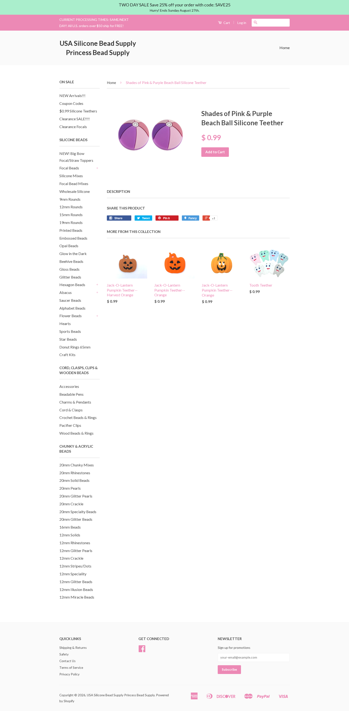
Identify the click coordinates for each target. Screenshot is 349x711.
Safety (64, 654)
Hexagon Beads (72, 284)
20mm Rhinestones (74, 472)
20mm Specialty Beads (77, 511)
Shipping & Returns (73, 648)
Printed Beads (70, 230)
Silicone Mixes (71, 175)
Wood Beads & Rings (76, 433)
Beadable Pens (71, 394)
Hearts (65, 323)
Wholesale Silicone (74, 191)
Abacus (65, 292)
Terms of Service (71, 667)
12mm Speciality (72, 574)
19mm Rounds (71, 222)
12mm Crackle (71, 558)
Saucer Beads (70, 300)
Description (118, 191)
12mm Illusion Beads (76, 589)
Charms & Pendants (75, 402)
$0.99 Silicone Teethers (78, 111)
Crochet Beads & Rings (78, 417)
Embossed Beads (73, 238)
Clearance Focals (73, 126)
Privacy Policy (69, 674)
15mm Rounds (71, 214)
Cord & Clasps (71, 410)
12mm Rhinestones (74, 542)
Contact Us (67, 661)
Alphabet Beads (72, 308)
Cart (226, 23)
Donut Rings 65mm (74, 347)
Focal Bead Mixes (73, 183)
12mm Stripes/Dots (75, 566)
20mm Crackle (71, 504)
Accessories (69, 386)
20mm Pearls (70, 488)
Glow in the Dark (73, 253)
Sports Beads (70, 331)
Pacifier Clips (70, 425)
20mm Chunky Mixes (76, 465)
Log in (241, 23)
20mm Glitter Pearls (75, 496)
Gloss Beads (69, 269)
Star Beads (68, 339)
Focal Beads (69, 168)
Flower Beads (70, 315)
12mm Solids (69, 535)
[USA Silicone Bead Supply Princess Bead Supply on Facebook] (142, 650)
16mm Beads (70, 527)
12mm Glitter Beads (75, 581)
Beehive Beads (71, 261)
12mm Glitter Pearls (75, 550)
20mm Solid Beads (74, 480)
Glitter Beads (70, 277)
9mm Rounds (69, 199)
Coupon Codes (71, 103)
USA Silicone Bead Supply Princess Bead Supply (98, 47)
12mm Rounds (71, 206)
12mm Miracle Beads (76, 597)
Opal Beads (68, 245)
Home (284, 47)
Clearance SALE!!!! (74, 118)
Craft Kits (67, 354)
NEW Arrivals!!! (72, 95)
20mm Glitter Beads (75, 519)
